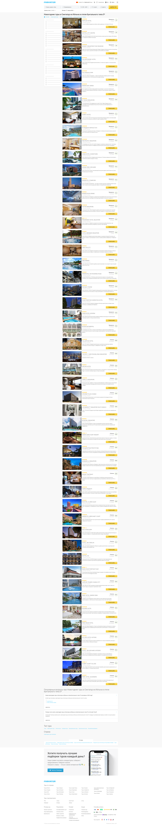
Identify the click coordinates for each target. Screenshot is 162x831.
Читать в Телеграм (57, 770)
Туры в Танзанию (110, 792)
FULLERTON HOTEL (87, 341)
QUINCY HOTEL (86, 114)
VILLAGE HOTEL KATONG (89, 637)
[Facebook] (104, 819)
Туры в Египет (47, 787)
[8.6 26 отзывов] (72, 572)
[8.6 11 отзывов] (72, 559)
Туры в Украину (109, 794)
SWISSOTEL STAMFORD (89, 180)
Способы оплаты (60, 811)
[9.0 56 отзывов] (72, 250)
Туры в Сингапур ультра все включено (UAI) (83, 742)
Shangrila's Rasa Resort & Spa (90, 448)
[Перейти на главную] (50, 781)
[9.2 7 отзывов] (72, 170)
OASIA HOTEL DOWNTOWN (90, 154)
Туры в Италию (84, 794)
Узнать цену (111, 26)
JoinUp (57, 800)
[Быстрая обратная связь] (94, 2)
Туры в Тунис (71, 792)
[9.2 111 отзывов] (72, 144)
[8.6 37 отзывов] (72, 612)
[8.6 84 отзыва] (72, 640)
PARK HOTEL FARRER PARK (90, 595)
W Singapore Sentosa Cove (89, 127)
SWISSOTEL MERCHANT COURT (91, 516)
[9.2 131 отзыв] (72, 157)
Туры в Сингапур (54, 744)
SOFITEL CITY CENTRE (88, 33)
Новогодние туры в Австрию (50, 734)
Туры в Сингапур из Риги (51, 742)
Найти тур (113, 7)
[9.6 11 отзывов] (72, 62)
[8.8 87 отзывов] (72, 451)
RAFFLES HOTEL (87, 21)
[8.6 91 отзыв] (72, 653)
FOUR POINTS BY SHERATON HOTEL (92, 300)
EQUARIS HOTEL (86, 608)
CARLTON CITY (86, 247)
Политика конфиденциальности (73, 818)
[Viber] (108, 819)
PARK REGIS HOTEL (87, 623)
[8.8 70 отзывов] (72, 356)
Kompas (58, 802)
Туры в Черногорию (73, 794)
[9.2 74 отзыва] (72, 196)
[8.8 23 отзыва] (72, 464)
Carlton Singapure (87, 488)
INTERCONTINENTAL (88, 326)
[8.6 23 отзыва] (72, 680)
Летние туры (58, 728)
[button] (63, 22)
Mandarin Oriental (87, 287)
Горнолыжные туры (83, 728)
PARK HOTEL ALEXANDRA (89, 677)
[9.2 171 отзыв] (72, 183)
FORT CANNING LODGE (51, 702)
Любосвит (46, 802)
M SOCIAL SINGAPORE (88, 420)
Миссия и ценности (48, 809)
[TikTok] (113, 819)
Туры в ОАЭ (46, 792)
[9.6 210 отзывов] (72, 89)
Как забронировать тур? (61, 809)
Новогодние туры (51, 728)
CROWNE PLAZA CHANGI (89, 394)
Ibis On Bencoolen (87, 529)
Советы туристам (60, 813)
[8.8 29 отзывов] (72, 369)
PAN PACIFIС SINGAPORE (89, 141)
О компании (71, 809)
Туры (45, 728)
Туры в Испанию (59, 789)
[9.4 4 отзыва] (72, 103)
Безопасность (47, 813)
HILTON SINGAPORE (87, 206)
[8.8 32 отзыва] (72, 438)
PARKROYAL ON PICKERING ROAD (91, 274)
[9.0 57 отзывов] (72, 263)
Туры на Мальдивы (98, 791)
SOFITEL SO (85, 556)
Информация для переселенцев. (72, 814)
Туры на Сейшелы (110, 789)
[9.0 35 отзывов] (72, 316)
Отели (82, 815)
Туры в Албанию (84, 792)
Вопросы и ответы (60, 815)
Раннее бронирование (92, 728)
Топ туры (81, 740)
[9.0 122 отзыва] (72, 277)
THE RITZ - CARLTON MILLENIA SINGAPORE (94, 354)
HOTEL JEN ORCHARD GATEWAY (91, 650)
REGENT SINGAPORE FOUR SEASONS (92, 46)
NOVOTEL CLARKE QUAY (89, 502)
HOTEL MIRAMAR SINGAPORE (90, 233)
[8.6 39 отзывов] (72, 666)
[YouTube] (111, 819)
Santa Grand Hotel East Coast (90, 569)
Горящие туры (65, 728)
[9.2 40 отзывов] (72, 117)
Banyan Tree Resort (87, 474)
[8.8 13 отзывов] (72, 383)
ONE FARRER (85, 260)
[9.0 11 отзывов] (72, 303)
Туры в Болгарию (60, 792)
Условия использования (74, 820)
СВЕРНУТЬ (47, 707)
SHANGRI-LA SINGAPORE (89, 461)
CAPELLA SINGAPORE (88, 379)
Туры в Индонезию (73, 789)
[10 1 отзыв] (72, 23)
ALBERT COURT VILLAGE (89, 663)
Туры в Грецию (59, 787)
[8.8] (72, 477)
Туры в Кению (97, 793)
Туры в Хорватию (85, 789)
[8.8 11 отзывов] (72, 410)
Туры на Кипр (47, 794)
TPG (45, 800)
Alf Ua (82, 800)
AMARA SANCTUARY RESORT (90, 435)
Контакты (71, 811)
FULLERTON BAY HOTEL (89, 59)
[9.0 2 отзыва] (72, 223)
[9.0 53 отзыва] (72, 290)
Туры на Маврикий (110, 787)
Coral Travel (71, 800)
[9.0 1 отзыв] (72, 236)
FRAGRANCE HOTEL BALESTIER (91, 220)
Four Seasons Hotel (87, 72)
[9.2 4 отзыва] (72, 209)
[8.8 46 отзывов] (72, 344)
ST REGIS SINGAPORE (88, 100)
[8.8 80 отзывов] (72, 532)
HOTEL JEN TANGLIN (88, 542)
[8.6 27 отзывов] (72, 545)
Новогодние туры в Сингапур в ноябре (65, 742)
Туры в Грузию (84, 787)
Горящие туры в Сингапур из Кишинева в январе (103, 742)
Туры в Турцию (47, 789)
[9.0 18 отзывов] (72, 330)
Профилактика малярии (61, 817)
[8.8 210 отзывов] (72, 492)
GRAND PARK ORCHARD (89, 167)
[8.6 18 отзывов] (72, 585)
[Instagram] (102, 819)
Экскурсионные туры (73, 728)
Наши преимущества (48, 811)
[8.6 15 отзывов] (72, 598)
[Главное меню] (117, 2)
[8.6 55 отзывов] (72, 626)
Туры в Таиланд (59, 794)
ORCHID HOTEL (86, 366)
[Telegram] (106, 819)
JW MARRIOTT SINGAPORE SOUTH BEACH (94, 407)
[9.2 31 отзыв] (72, 130)
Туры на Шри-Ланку (73, 787)
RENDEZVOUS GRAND (88, 193)
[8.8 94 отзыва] (72, 519)
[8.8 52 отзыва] (72, 423)
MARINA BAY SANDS (88, 85)
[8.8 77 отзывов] (72, 505)
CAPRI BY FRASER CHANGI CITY (91, 582)
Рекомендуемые (84, 811)
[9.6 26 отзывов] (72, 75)
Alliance (70, 802)
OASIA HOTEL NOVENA (88, 313)
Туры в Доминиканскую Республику (99, 788)
